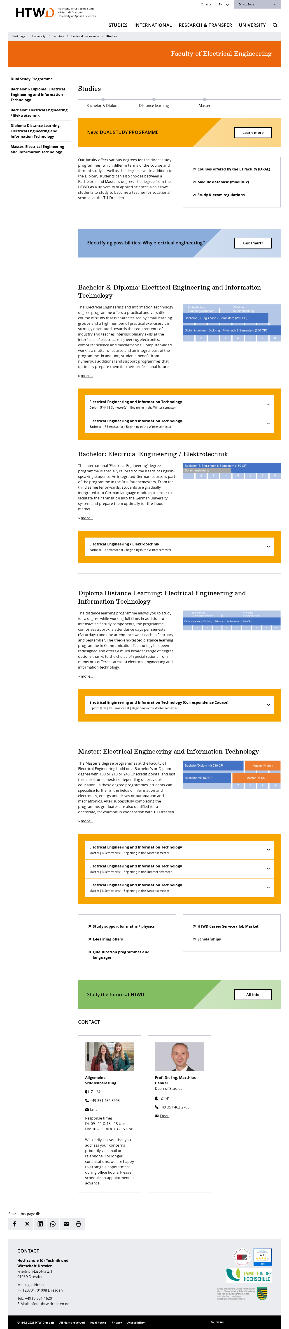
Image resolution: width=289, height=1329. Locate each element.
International (153, 25)
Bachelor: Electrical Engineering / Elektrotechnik (39, 113)
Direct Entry (246, 4)
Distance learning (154, 105)
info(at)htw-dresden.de (49, 1303)
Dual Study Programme (32, 78)
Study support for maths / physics (124, 926)
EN (220, 4)
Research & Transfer (205, 25)
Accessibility (136, 1322)
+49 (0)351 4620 (38, 1298)
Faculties (58, 36)
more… (87, 375)
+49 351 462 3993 (105, 1100)
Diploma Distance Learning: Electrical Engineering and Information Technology (36, 131)
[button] (38, 1213)
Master (205, 105)
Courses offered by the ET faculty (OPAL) (234, 169)
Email (95, 1109)
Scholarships (209, 939)
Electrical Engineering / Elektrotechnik (130, 547)
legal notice (98, 1322)
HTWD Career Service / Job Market (228, 926)
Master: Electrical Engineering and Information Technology (37, 149)
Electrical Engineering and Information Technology (135, 404)
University (252, 25)
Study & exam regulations (221, 194)
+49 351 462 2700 (174, 1107)
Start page (18, 36)
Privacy (117, 1322)
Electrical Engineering (85, 36)
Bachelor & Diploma (103, 105)
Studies (118, 25)
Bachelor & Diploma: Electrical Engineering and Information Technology (38, 94)
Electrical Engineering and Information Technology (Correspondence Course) (158, 705)
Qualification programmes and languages (121, 955)
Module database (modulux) (223, 181)
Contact (206, 4)
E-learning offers (108, 939)
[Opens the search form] (275, 25)
